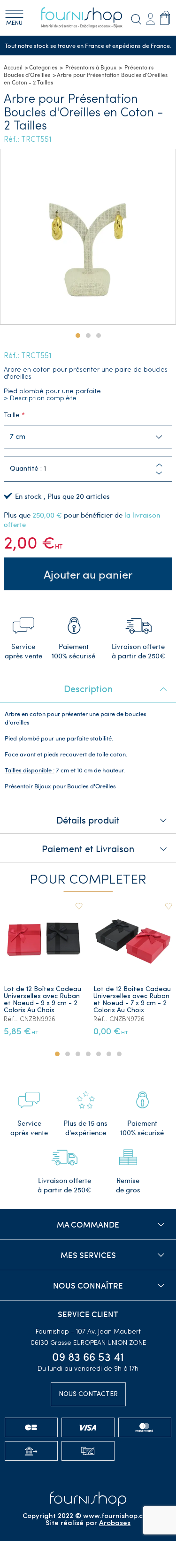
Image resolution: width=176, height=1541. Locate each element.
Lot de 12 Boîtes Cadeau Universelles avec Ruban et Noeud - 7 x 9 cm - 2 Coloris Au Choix (132, 1000)
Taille (12, 415)
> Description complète (40, 398)
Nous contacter (88, 1394)
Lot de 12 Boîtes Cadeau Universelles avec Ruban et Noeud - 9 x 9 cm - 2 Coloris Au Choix (42, 1000)
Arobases (114, 1523)
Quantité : (26, 469)
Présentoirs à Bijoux (90, 67)
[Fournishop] (88, 18)
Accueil (13, 67)
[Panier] (165, 18)
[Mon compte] (150, 18)
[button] (159, 473)
